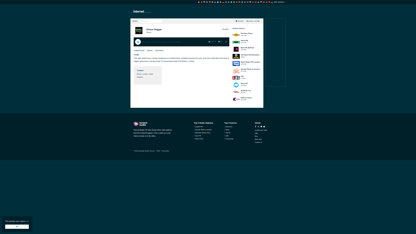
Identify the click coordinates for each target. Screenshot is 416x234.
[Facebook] (256, 127)
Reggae (149, 50)
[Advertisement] (232, 11)
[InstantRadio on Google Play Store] (261, 127)
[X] (258, 127)
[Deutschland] (223, 2)
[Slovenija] (261, 2)
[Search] (142, 21)
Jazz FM (198, 136)
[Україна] (272, 2)
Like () (213, 41)
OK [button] (17, 227)
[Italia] (234, 2)
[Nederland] (245, 2)
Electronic (229, 127)
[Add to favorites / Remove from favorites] (226, 42)
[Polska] (250, 2)
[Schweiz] (269, 2)
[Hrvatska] (207, 2)
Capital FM (199, 127)
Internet (142, 11)
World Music (159, 50)
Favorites (241, 21)
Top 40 (228, 133)
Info (27, 221)
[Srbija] (258, 2)
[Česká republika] (209, 2)
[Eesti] (215, 2)
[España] (264, 2)
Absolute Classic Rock (202, 133)
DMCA (158, 151)
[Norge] (247, 2)
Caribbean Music (139, 50)
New (256, 136)
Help (256, 133)
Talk (227, 136)
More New (258, 139)
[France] (220, 2)
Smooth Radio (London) (203, 130)
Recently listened (254, 21)
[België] (201, 2)
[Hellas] (226, 2)
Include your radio (261, 130)
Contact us (258, 142)
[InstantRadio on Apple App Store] (264, 127)
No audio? (226, 29)
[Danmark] (212, 2)
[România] (255, 2)
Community (229, 139)
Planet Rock (199, 139)
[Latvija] (236, 2)
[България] (204, 2)
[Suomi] (218, 2)
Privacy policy (165, 151)
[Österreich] (199, 2)
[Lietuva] (239, 2)
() (222, 41)
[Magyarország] (228, 2)
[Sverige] (266, 2)
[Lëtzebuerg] (242, 2)
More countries (279, 2)
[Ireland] (231, 2)
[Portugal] (253, 2)
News (227, 130)
